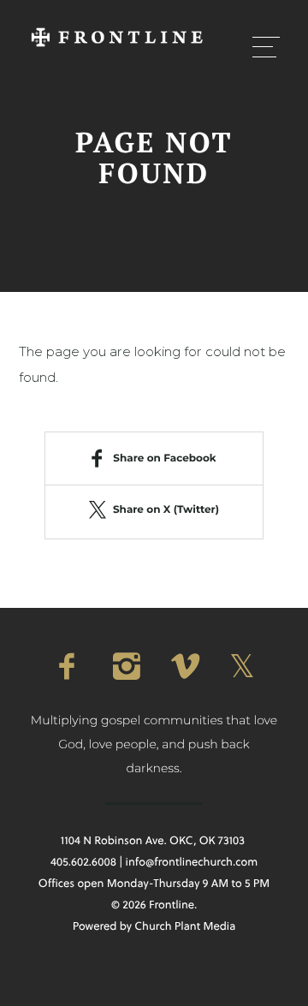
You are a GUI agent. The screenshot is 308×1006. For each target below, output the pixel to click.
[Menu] (266, 46)
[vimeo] (183, 666)
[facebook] (66, 666)
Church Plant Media (184, 926)
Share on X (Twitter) (166, 509)
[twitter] (241, 666)
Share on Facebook (164, 458)
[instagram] (124, 666)
